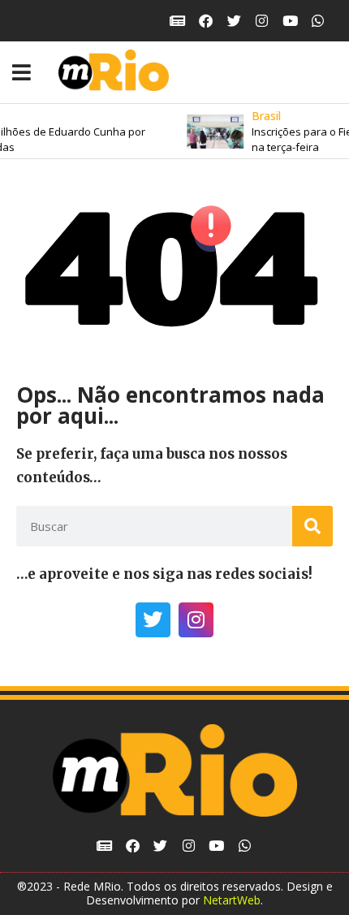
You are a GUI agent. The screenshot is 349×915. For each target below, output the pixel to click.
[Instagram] (261, 20)
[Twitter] (234, 20)
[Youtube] (290, 20)
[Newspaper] (178, 20)
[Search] (312, 526)
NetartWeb (232, 900)
